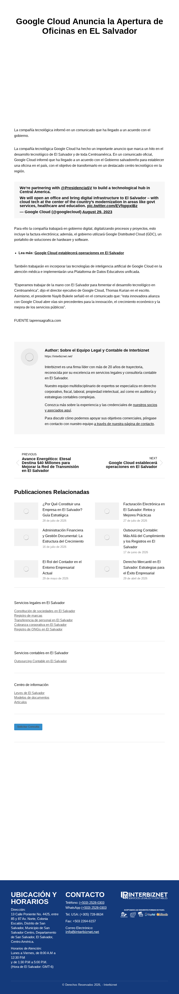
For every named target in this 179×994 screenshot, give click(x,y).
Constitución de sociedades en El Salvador (44, 611)
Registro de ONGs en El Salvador (38, 629)
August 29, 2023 (97, 212)
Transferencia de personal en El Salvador (43, 620)
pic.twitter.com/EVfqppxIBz (112, 206)
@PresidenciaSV (76, 188)
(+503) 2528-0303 (91, 902)
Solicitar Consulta (28, 726)
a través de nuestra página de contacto (124, 424)
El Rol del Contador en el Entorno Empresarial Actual (62, 567)
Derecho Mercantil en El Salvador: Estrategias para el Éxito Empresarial (143, 567)
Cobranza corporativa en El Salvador (40, 624)
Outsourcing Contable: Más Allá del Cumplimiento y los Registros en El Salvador (144, 538)
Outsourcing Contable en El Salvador (40, 661)
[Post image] (26, 511)
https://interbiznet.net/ (58, 356)
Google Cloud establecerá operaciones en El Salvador (79, 253)
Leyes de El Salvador (29, 693)
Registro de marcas (28, 615)
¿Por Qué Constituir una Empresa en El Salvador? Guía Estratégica (62, 509)
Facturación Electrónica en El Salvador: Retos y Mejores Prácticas (144, 509)
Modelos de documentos (31, 697)
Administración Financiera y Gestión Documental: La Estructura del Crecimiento (63, 535)
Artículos (20, 702)
